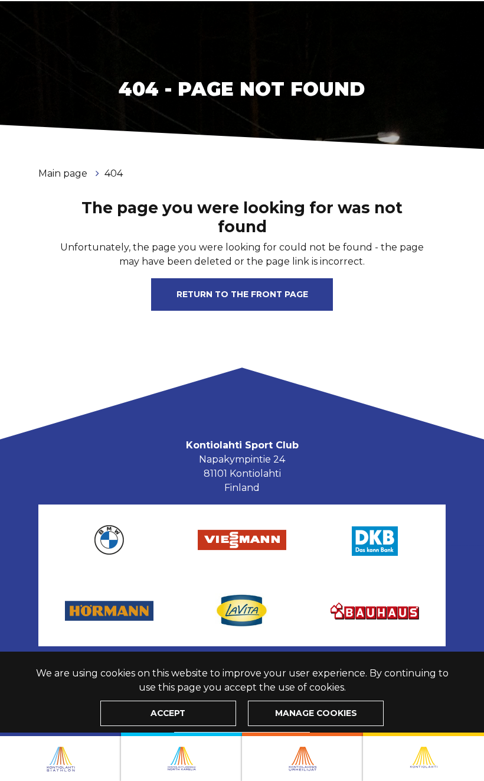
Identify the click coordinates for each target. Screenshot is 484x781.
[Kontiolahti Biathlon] (60, 757)
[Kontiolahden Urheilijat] (302, 757)
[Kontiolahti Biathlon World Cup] (181, 757)
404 (113, 173)
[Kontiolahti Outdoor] (423, 757)
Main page (64, 173)
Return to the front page (242, 294)
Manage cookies (316, 713)
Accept (168, 713)
